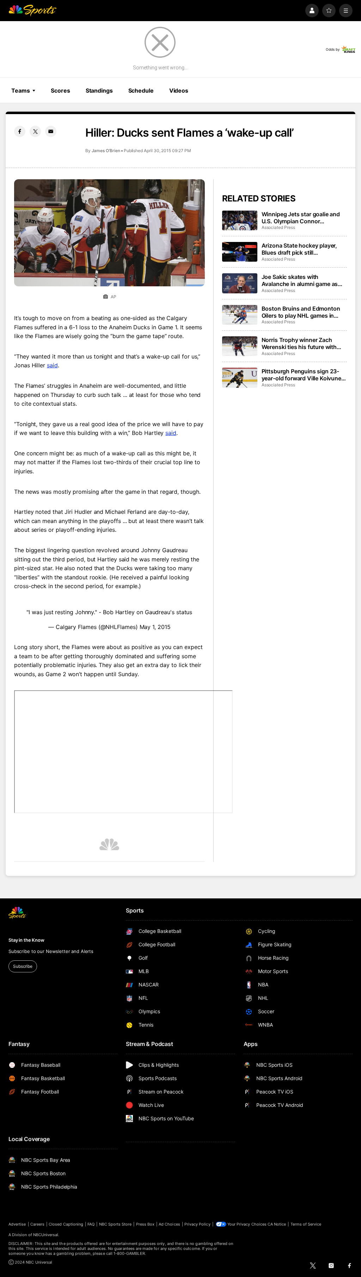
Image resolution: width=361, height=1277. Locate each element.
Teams (20, 90)
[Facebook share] (19, 131)
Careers (37, 1224)
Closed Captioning (66, 1224)
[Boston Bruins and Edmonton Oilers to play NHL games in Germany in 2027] (239, 315)
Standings (99, 90)
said (52, 365)
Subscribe (22, 966)
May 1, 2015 (155, 626)
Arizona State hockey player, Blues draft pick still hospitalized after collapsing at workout (302, 249)
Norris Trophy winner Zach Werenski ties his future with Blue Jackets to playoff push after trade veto (299, 343)
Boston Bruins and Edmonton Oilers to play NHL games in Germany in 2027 (301, 312)
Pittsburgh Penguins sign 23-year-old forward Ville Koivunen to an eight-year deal (303, 375)
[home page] (32, 10)
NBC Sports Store (115, 1224)
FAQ (90, 1224)
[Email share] (50, 131)
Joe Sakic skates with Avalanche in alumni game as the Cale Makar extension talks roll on (302, 280)
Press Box (145, 1224)
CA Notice (277, 1224)
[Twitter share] (35, 131)
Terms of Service (306, 1224)
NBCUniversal (46, 1234)
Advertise (17, 1224)
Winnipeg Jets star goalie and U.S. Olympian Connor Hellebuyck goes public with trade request (301, 218)
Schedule (141, 90)
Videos (178, 90)
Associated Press (278, 227)
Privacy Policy (197, 1224)
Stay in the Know (26, 940)
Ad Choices (169, 1224)
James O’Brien (106, 150)
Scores (60, 90)
